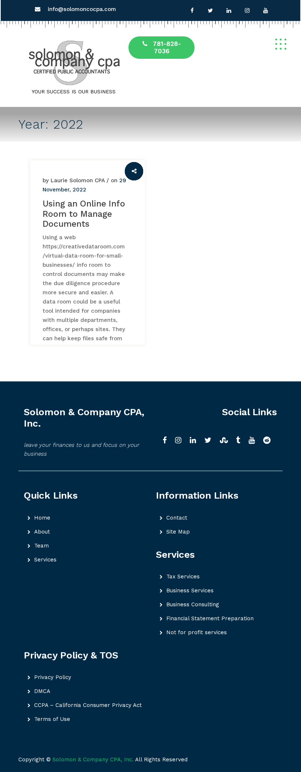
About (42, 531)
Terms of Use (52, 719)
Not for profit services (196, 632)
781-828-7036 (167, 47)
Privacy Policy (52, 677)
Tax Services (183, 576)
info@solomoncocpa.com (82, 9)
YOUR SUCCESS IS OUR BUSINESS (74, 91)
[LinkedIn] (195, 440)
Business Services (190, 590)
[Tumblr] (240, 440)
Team (41, 545)
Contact (176, 517)
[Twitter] (210, 10)
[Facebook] (191, 10)
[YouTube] (254, 440)
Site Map (178, 531)
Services (45, 559)
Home (42, 517)
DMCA (42, 691)
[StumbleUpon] (226, 440)
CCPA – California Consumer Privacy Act (88, 705)
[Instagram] (247, 10)
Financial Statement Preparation (210, 618)
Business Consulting (192, 604)
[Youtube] (265, 10)
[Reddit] (269, 440)
